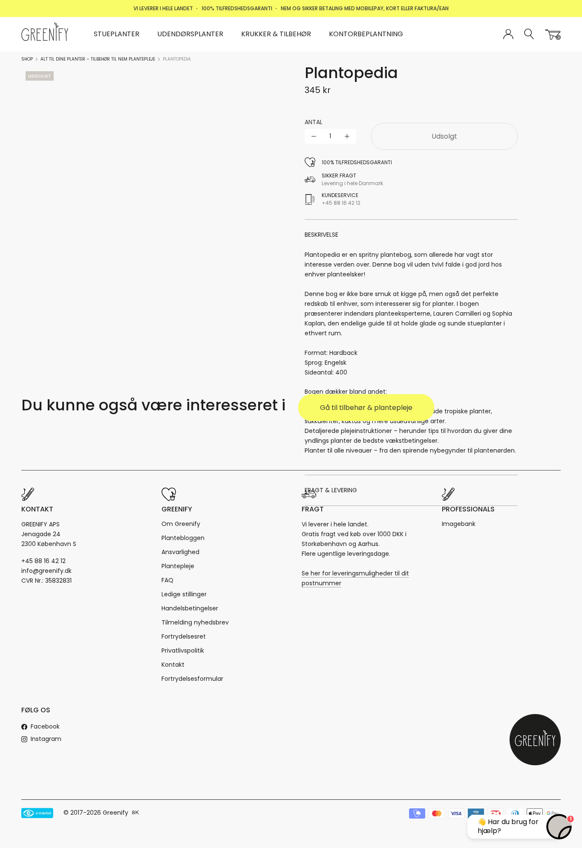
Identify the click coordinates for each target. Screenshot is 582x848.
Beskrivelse (321, 234)
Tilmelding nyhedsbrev (195, 622)
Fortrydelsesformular (192, 678)
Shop (27, 59)
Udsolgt (444, 136)
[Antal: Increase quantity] (347, 136)
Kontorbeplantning (366, 34)
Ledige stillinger (184, 594)
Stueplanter (116, 34)
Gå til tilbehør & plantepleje (366, 407)
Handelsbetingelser (189, 608)
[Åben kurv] (553, 34)
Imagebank (458, 524)
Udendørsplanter (190, 34)
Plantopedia (177, 59)
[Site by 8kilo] (135, 813)
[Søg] (529, 34)
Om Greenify (180, 524)
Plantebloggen (183, 538)
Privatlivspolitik (182, 650)
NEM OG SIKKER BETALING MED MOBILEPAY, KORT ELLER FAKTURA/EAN (365, 8)
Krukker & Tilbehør (276, 34)
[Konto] (508, 34)
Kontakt (172, 664)
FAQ (167, 580)
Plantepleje (177, 566)
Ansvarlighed (180, 552)
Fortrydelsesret (183, 636)
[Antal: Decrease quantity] (314, 136)
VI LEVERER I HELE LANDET (163, 8)
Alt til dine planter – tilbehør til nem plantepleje (97, 59)
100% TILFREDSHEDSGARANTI (237, 8)
